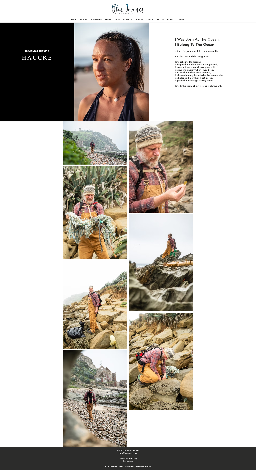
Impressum (128, 461)
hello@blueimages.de (128, 453)
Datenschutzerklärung (128, 458)
